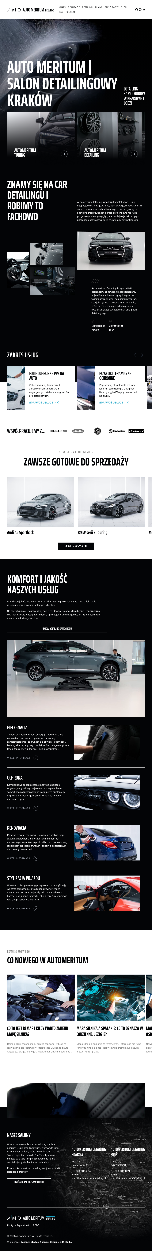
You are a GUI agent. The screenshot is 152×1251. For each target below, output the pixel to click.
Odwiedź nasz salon (76, 546)
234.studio (66, 1242)
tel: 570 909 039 (120, 1171)
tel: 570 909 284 (81, 1171)
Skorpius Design (49, 1242)
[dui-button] (62, 7)
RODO (36, 1225)
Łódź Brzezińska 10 (118, 1163)
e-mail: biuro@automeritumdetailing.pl (89, 1176)
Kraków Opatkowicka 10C (81, 1163)
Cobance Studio (29, 1242)
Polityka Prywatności (18, 1225)
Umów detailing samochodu (57, 628)
